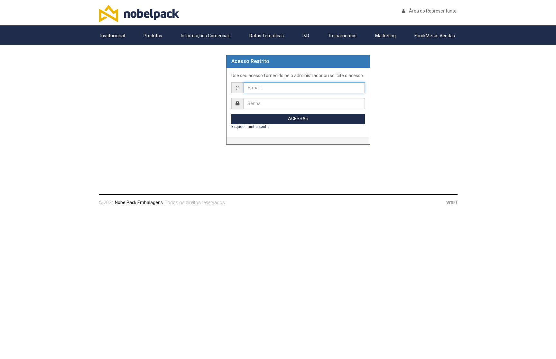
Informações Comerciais (206, 35)
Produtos (153, 35)
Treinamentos (342, 35)
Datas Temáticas (266, 35)
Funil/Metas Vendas (434, 35)
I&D (305, 35)
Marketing (385, 35)
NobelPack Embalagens (139, 13)
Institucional (112, 35)
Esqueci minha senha (250, 126)
